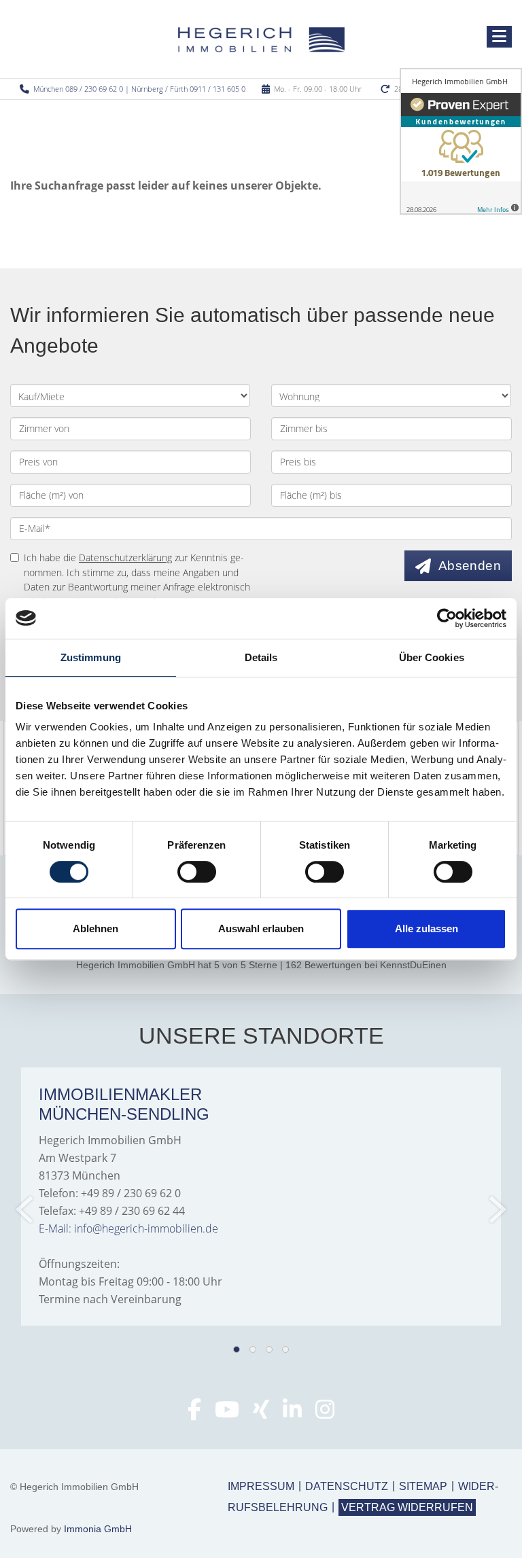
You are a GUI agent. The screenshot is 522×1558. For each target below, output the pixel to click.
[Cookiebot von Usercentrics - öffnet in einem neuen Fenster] (446, 618)
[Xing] (261, 1413)
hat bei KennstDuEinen (261, 964)
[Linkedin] (292, 1413)
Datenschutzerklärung (125, 557)
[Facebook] (194, 1413)
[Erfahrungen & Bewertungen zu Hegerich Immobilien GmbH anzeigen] (461, 141)
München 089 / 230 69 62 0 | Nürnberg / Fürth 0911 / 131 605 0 (139, 89)
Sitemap (423, 1486)
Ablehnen (95, 928)
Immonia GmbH (98, 1528)
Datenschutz (346, 1486)
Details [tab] (261, 657)
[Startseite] (261, 38)
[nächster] (496, 1209)
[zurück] (25, 1209)
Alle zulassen (426, 928)
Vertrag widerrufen (407, 1507)
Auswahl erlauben (261, 928)
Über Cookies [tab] (431, 657)
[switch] (196, 872)
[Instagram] (324, 1413)
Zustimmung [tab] (90, 657)
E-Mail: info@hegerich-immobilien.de (128, 1228)
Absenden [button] (469, 566)
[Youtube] (227, 1413)
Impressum (261, 1486)
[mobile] (499, 37)
